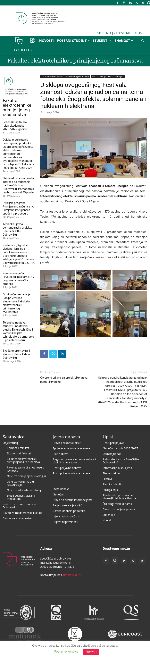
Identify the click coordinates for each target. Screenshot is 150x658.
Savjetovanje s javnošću (68, 505)
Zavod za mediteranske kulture (22, 513)
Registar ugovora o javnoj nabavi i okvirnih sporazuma (74, 460)
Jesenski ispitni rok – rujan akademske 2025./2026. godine (16, 125)
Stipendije (109, 515)
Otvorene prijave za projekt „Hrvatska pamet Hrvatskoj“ (64, 380)
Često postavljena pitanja (119, 509)
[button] (142, 41)
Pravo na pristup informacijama (73, 500)
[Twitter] (137, 2)
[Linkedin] (130, 2)
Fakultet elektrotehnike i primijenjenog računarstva (75, 60)
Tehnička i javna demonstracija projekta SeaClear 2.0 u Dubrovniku (17, 229)
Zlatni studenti (112, 484)
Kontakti (108, 520)
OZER (32, 40)
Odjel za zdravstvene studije (24, 490)
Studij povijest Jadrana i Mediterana (21, 497)
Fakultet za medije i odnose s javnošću (25, 469)
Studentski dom (112, 473)
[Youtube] (143, 2)
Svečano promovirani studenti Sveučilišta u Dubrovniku (16, 354)
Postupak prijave (113, 443)
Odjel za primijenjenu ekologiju (26, 476)
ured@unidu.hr (72, 575)
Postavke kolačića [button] (66, 651)
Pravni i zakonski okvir (66, 443)
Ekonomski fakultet (19, 453)
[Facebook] (117, 2)
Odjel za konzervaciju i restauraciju (21, 483)
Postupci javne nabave (67, 468)
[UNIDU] (75, 18)
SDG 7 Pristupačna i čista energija (107, 76)
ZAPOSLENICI (122, 33)
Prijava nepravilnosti (65, 522)
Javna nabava (66, 437)
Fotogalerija (110, 490)
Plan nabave (60, 454)
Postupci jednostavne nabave (71, 473)
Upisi (108, 437)
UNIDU (19, 40)
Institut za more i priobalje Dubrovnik (19, 505)
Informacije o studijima (117, 468)
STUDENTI (104, 33)
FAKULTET (21, 50)
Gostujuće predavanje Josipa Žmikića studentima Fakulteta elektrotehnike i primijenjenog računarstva (16, 303)
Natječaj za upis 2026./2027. (120, 448)
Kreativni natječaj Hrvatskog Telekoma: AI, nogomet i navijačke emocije (18, 279)
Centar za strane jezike (17, 518)
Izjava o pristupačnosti (67, 516)
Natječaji (58, 494)
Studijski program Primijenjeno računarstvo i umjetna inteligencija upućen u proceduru (19, 208)
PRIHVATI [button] (91, 651)
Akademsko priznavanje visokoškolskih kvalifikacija (119, 496)
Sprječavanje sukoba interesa (71, 448)
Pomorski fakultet (18, 448)
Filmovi (107, 479)
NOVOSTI (46, 40)
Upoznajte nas (112, 454)
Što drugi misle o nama (117, 504)
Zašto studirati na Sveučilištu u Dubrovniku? (122, 460)
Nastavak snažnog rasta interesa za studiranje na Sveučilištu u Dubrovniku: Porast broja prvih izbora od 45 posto (18, 185)
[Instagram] (124, 2)
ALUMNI (140, 33)
